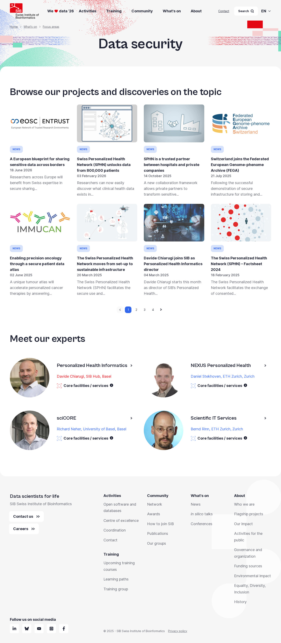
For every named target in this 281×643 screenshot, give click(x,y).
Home (14, 26)
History (240, 602)
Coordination (114, 530)
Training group (115, 589)
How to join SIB (160, 524)
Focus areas (51, 26)
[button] (111, 385)
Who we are (244, 504)
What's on (172, 11)
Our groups (156, 543)
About (196, 11)
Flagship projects (248, 514)
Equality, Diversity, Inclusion (250, 588)
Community (142, 11)
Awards (153, 514)
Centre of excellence (121, 520)
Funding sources (248, 566)
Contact (223, 11)
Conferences (201, 524)
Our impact (243, 524)
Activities (87, 11)
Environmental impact (252, 576)
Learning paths (116, 579)
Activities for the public (248, 536)
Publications (157, 533)
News (196, 504)
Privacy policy (177, 631)
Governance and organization (248, 553)
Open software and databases (119, 507)
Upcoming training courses (119, 566)
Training (114, 11)
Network (154, 504)
